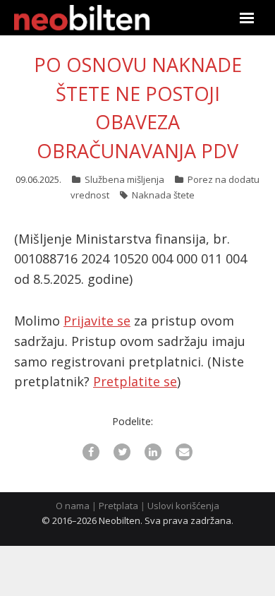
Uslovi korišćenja (183, 505)
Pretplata (118, 505)
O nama (73, 505)
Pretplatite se (135, 381)
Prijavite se (96, 320)
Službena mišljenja (124, 179)
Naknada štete (163, 195)
